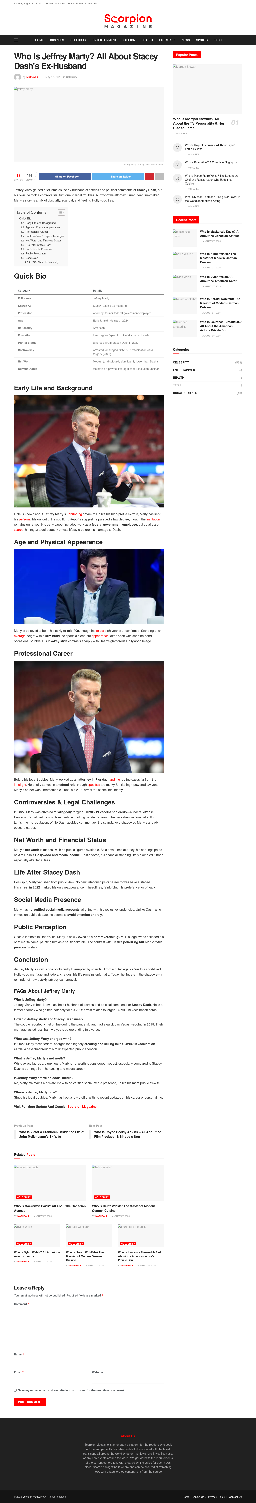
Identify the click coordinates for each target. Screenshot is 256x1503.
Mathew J (32, 77)
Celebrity (78, 40)
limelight (20, 784)
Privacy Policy (75, 3)
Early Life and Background (41, 223)
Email (19, 1372)
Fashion (129, 40)
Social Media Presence (39, 249)
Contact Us (91, 3)
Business (57, 40)
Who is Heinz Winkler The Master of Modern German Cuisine (123, 1208)
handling (114, 779)
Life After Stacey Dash (38, 245)
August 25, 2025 (146, 1265)
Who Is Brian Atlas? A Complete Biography (211, 162)
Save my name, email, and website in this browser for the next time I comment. (71, 1390)
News (186, 40)
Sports (202, 40)
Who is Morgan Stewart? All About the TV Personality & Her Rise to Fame (198, 123)
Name (19, 1354)
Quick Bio (25, 218)
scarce (18, 529)
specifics (94, 784)
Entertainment (104, 40)
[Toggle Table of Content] (59, 212)
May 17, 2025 (53, 77)
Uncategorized (185, 393)
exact (100, 630)
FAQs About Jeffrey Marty (44, 262)
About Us (60, 3)
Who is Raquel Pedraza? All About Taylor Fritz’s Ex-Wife (210, 147)
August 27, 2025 (42, 1216)
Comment (22, 1304)
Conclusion (32, 258)
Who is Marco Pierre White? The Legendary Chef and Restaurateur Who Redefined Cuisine (211, 179)
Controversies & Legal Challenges (45, 236)
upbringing (75, 514)
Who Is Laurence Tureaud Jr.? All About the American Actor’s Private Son (139, 1256)
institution (153, 519)
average (20, 635)
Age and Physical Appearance (43, 227)
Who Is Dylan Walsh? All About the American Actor (37, 1254)
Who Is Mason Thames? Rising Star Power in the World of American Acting (212, 199)
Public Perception (36, 253)
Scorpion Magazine (82, 1106)
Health (147, 40)
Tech (218, 40)
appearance (100, 635)
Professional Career (37, 231)
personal (25, 519)
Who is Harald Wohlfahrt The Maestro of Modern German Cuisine (85, 1256)
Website (97, 1372)
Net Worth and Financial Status (43, 240)
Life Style (167, 40)
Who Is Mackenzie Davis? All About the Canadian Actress (50, 1208)
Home (49, 3)
